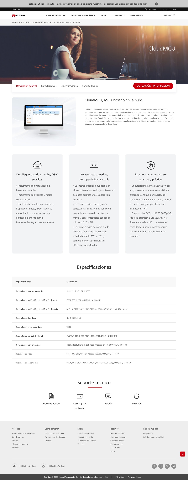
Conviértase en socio (86, 434)
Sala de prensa (18, 437)
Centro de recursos (117, 437)
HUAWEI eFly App (56, 466)
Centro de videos (117, 441)
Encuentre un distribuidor (55, 437)
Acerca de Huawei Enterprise (23, 434)
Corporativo (148, 434)
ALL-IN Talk (115, 448)
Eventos (15, 441)
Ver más (15, 448)
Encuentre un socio (85, 437)
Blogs (112, 451)
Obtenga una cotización (54, 434)
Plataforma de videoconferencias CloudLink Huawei (45, 22)
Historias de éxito (117, 434)
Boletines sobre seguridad (153, 437)
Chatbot (48, 441)
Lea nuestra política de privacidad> (131, 4)
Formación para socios (87, 441)
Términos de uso (134, 477)
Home (14, 22)
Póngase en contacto (20, 444)
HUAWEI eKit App (27, 466)
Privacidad (120, 477)
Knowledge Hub (116, 444)
